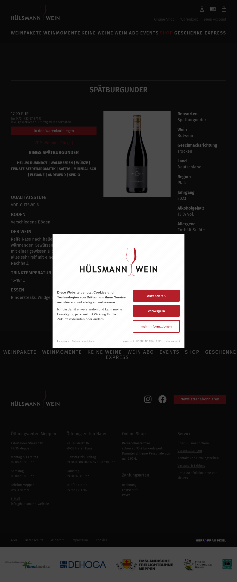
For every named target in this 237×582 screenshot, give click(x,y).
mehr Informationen (156, 326)
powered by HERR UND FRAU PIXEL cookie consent (151, 341)
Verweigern (156, 311)
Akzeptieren (156, 296)
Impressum (63, 341)
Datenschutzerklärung (83, 341)
